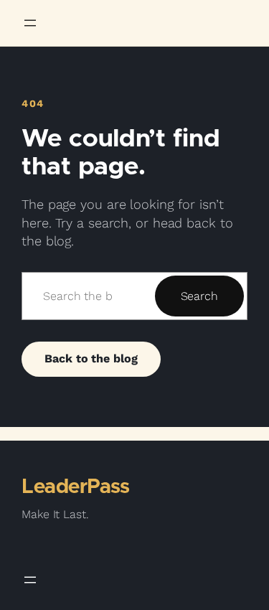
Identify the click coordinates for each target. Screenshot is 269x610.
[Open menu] (30, 23)
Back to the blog (90, 358)
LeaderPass (75, 487)
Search (199, 296)
